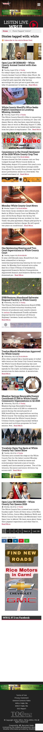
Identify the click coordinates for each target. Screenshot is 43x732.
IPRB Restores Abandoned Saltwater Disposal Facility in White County (20, 298)
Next (26, 531)
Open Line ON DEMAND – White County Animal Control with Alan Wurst (19, 65)
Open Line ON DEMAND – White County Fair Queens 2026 (18, 503)
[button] (38, 4)
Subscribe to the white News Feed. (18, 40)
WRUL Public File (21, 703)
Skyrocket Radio (27, 725)
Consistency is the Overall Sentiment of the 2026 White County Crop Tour (21, 153)
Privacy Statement (22, 698)
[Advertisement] (21, 12)
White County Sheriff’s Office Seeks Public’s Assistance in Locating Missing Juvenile (20, 109)
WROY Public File (21, 706)
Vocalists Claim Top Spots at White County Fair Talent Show (20, 449)
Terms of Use (21, 695)
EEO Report (21, 708)
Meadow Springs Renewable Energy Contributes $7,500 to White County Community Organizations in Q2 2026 (21, 398)
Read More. (33, 85)
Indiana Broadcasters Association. (28, 727)
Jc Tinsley (22, 70)
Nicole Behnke (24, 157)
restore (7, 312)
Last (35, 531)
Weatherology (34, 729)
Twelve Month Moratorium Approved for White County (21, 352)
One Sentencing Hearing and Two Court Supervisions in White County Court (20, 250)
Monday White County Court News (20, 205)
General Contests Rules (22, 700)
